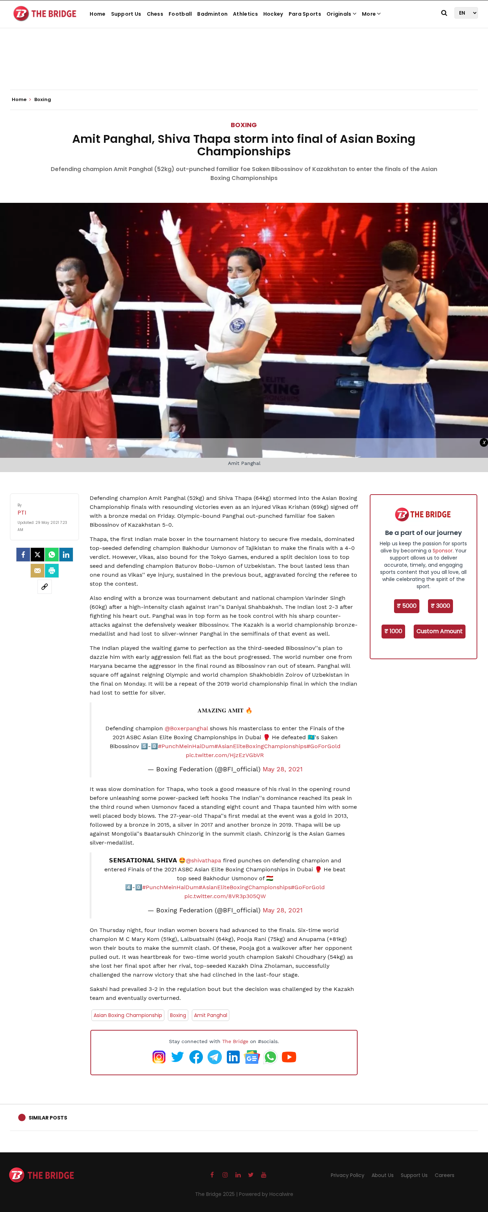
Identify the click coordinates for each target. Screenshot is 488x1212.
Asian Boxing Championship (128, 1015)
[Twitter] (37, 554)
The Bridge (235, 1041)
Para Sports (305, 13)
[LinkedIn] (66, 554)
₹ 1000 (393, 631)
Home (97, 13)
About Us (383, 1175)
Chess (155, 13)
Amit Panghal (210, 1015)
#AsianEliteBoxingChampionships (260, 746)
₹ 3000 (440, 606)
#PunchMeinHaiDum (186, 746)
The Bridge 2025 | (217, 1194)
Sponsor (443, 550)
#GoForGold (323, 746)
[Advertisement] (244, 68)
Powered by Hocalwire (266, 1194)
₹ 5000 (407, 606)
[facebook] (23, 554)
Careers (444, 1175)
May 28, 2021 (283, 769)
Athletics (245, 13)
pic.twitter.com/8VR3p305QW (225, 896)
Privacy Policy (347, 1175)
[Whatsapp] (52, 554)
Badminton (212, 13)
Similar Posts (48, 1117)
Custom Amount (440, 631)
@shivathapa (203, 860)
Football (180, 13)
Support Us (126, 13)
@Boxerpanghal (186, 728)
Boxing (244, 124)
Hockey (273, 13)
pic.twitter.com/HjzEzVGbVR (225, 755)
